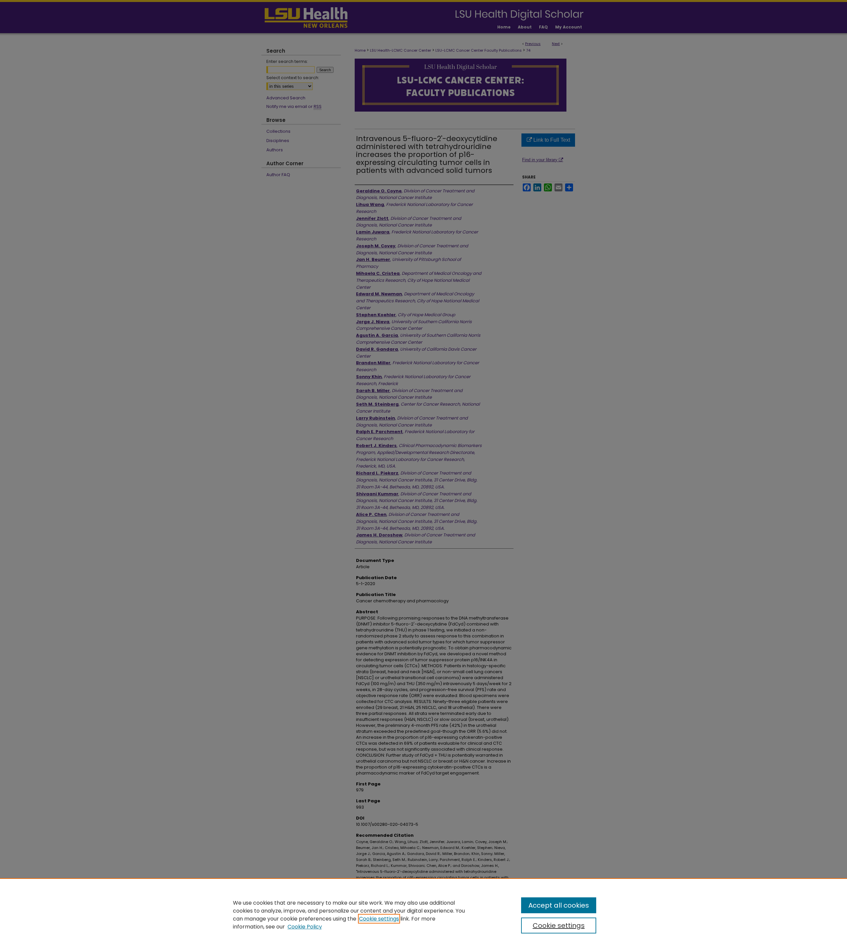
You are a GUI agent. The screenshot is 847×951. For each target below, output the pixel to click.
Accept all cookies (558, 905)
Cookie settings (379, 919)
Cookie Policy (305, 926)
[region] (423, 914)
